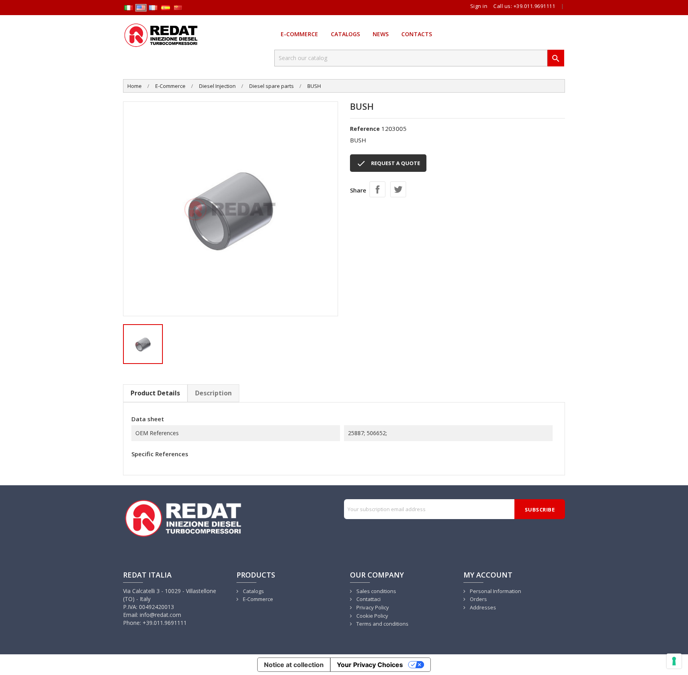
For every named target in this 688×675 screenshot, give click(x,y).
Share (377, 189)
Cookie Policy (371, 615)
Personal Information (495, 591)
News (381, 34)
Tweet (398, 189)
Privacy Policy (372, 607)
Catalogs (345, 34)
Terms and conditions (381, 623)
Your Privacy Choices (370, 665)
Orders (478, 599)
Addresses (482, 607)
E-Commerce (299, 34)
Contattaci (368, 599)
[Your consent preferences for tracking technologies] (674, 661)
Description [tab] (213, 393)
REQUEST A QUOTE (388, 163)
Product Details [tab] (155, 393)
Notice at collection (294, 665)
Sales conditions (375, 591)
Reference (365, 128)
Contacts (416, 34)
